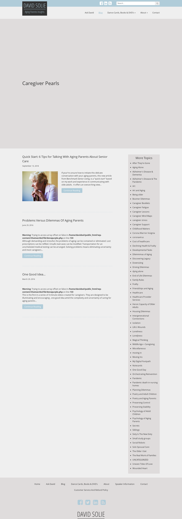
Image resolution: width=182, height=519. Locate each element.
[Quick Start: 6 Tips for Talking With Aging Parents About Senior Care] (40, 187)
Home (37, 484)
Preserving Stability (141, 406)
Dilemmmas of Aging (142, 254)
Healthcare (137, 292)
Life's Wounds (138, 327)
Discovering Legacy (141, 258)
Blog (101, 12)
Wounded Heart (139, 468)
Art (133, 186)
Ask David (89, 12)
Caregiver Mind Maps (142, 216)
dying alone (137, 271)
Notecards (137, 365)
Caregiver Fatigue (140, 207)
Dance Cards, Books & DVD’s (120, 12)
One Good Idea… (34, 274)
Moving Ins (137, 357)
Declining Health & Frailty (144, 245)
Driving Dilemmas (140, 267)
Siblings (136, 430)
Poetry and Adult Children (144, 394)
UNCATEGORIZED (140, 459)
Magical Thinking (140, 340)
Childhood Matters (141, 228)
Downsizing (137, 262)
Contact (156, 12)
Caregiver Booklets (141, 203)
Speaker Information (124, 484)
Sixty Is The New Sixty (142, 434)
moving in (137, 352)
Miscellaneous (139, 348)
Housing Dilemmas (141, 311)
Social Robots (138, 442)
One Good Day (139, 369)
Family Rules (138, 280)
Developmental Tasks (142, 250)
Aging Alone (137, 167)
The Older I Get (139, 451)
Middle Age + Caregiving (143, 344)
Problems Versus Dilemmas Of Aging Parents (52, 220)
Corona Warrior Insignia (143, 233)
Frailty (135, 284)
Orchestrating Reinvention (144, 374)
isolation (136, 323)
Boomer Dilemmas (141, 198)
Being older (137, 194)
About (143, 12)
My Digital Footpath (141, 361)
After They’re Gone (141, 163)
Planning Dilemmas (141, 389)
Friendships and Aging (142, 288)
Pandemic (137, 378)
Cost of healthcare (141, 241)
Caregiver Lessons (140, 211)
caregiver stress (139, 220)
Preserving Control (141, 402)
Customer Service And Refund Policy (91, 490)
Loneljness (137, 335)
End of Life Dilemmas (142, 275)
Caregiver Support (141, 224)
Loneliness (137, 331)
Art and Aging (138, 190)
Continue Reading (72, 190)
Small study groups (141, 438)
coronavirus (138, 237)
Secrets (135, 425)
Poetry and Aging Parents (144, 398)
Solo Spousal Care (140, 447)
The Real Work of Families (144, 455)
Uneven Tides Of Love (142, 464)
